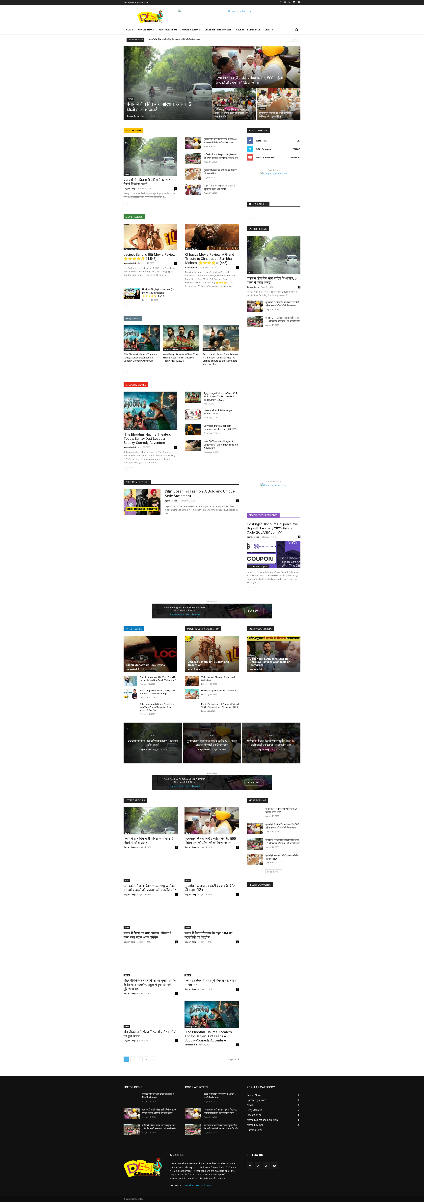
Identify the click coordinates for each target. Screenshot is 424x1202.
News (130, 99)
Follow (296, 149)
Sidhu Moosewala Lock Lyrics (145, 665)
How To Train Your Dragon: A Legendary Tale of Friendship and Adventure (221, 444)
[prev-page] (126, 204)
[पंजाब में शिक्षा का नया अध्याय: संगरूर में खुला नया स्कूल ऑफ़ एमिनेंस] (193, 189)
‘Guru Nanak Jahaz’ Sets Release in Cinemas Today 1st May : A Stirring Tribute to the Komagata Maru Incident (220, 359)
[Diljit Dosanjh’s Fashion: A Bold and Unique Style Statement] (142, 502)
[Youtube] (298, 2)
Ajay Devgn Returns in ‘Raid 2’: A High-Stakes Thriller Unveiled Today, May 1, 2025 (180, 357)
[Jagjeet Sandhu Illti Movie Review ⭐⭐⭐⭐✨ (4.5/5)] (150, 237)
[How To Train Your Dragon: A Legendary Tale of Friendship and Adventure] (193, 445)
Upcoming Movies (171, 349)
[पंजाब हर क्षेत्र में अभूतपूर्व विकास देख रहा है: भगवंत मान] (212, 962)
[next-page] (131, 204)
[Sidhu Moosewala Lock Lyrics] (150, 654)
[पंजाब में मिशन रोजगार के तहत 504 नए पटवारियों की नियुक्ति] (212, 915)
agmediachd (130, 263)
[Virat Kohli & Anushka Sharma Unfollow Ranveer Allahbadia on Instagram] (273, 654)
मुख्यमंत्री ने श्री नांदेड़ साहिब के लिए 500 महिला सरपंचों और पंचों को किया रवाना (210, 841)
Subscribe (295, 157)
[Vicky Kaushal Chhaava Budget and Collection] (192, 681)
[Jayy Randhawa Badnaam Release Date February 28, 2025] (193, 429)
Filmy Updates (130, 349)
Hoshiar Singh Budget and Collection (218, 690)
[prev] (290, 40)
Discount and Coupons (258, 566)
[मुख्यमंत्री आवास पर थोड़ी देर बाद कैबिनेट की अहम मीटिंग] (278, 104)
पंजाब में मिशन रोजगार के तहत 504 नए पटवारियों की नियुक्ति (208, 935)
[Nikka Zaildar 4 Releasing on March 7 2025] (193, 414)
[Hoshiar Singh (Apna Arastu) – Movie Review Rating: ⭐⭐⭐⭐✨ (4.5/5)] (132, 293)
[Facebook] (280, 2)
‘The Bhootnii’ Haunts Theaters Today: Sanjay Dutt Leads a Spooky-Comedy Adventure (140, 357)
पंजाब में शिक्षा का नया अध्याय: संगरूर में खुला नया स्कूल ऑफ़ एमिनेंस (147, 935)
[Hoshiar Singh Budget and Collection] (192, 694)
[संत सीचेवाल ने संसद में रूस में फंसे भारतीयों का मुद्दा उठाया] (151, 1014)
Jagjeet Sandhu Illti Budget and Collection (208, 663)
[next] (295, 40)
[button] (296, 30)
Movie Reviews (131, 249)
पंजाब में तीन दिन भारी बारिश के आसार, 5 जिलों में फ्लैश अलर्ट (173, 39)
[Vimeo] (294, 2)
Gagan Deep (129, 188)
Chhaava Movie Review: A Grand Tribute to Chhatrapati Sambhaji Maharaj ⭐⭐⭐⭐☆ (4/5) (209, 259)
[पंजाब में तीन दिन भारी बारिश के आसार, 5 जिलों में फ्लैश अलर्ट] (168, 83)
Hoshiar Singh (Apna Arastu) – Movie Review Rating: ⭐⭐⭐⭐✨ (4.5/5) (158, 292)
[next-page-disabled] (131, 306)
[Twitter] (289, 2)
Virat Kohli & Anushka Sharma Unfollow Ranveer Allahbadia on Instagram (270, 661)
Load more (272, 871)
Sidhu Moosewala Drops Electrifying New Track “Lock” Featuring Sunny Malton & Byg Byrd (157, 707)
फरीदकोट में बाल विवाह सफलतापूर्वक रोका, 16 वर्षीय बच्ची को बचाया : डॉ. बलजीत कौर (150, 888)
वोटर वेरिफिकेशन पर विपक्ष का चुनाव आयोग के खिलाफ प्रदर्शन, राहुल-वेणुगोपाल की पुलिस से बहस (150, 985)
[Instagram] (285, 2)
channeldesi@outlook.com (197, 1185)
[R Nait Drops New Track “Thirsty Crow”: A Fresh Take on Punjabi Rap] (130, 694)
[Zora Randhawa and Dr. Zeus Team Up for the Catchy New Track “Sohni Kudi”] (130, 681)
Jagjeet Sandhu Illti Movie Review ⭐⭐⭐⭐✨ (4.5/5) (149, 257)
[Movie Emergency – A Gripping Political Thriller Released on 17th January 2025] (192, 708)
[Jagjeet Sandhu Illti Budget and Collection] (212, 654)
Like (298, 141)
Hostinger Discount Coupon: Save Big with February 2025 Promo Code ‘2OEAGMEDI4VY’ (272, 528)
